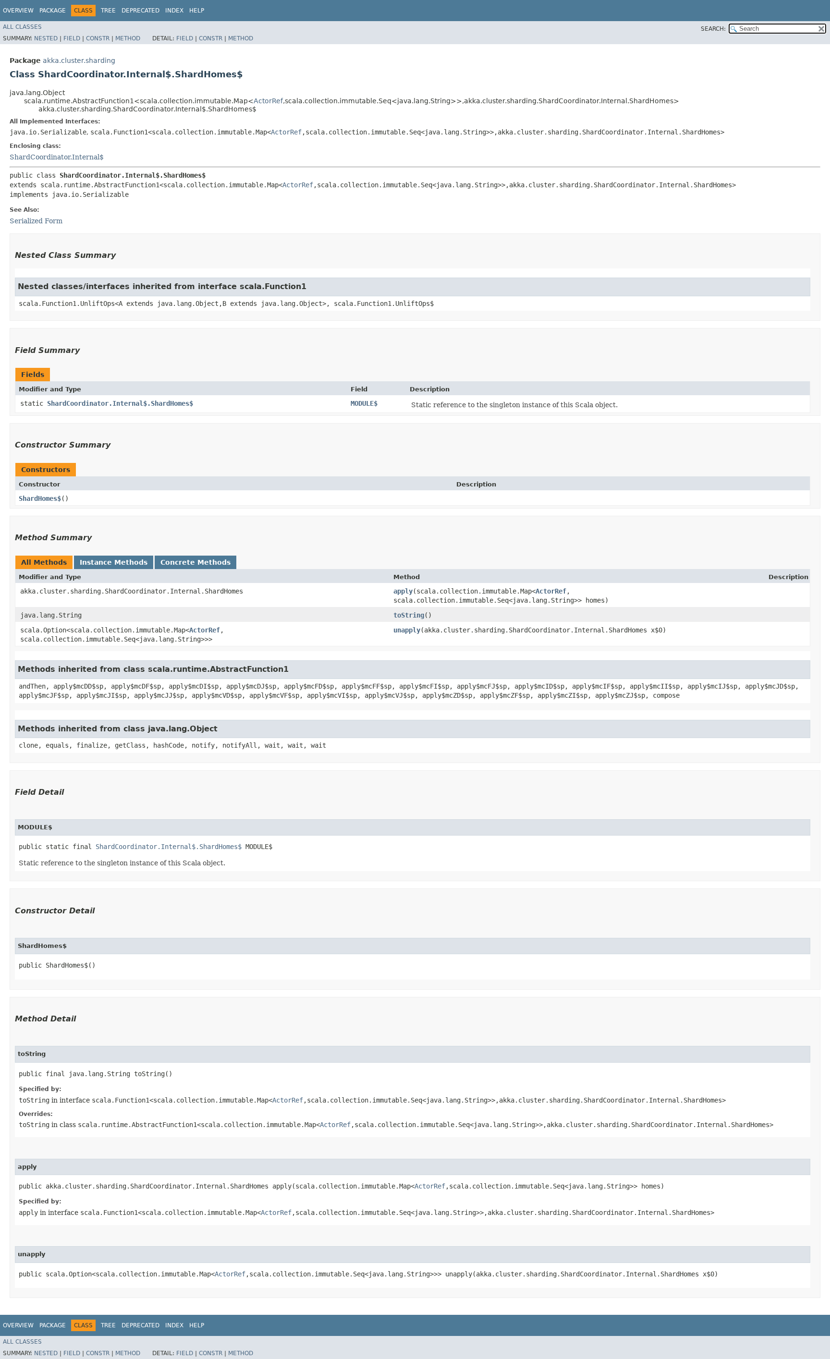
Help (196, 10)
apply (403, 591)
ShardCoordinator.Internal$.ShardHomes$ (120, 403)
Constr (98, 38)
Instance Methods (113, 562)
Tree (108, 10)
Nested (46, 38)
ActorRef (268, 101)
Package (52, 10)
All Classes (22, 27)
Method (127, 38)
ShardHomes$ (40, 498)
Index (174, 10)
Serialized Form (36, 221)
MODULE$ (364, 403)
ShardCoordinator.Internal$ (57, 157)
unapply (406, 630)
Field (71, 38)
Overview (18, 10)
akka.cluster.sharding (79, 60)
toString (408, 615)
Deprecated (140, 10)
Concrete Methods (195, 562)
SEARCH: (713, 28)
